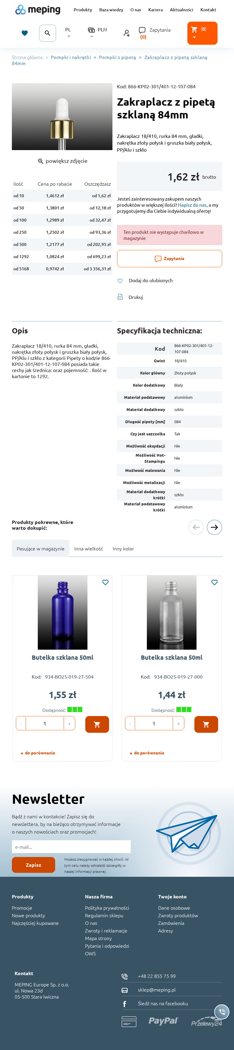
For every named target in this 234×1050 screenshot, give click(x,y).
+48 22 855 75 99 (156, 975)
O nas (135, 9)
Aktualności (181, 9)
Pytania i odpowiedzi (107, 945)
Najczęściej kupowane (35, 922)
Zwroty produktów (178, 915)
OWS (90, 953)
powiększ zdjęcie (62, 161)
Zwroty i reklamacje (106, 930)
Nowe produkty (28, 915)
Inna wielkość (88, 548)
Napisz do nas (192, 205)
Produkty (83, 9)
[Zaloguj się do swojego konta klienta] (127, 33)
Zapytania (160, 29)
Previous (196, 527)
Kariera (155, 9)
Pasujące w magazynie (41, 548)
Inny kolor (123, 548)
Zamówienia (171, 922)
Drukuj (136, 297)
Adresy (165, 930)
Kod (160, 349)
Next (214, 527)
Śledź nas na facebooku (162, 1003)
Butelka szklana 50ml (62, 657)
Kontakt (208, 9)
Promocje (22, 907)
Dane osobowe (174, 907)
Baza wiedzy (111, 9)
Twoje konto (172, 896)
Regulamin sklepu (104, 915)
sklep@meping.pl (156, 989)
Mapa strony (98, 938)
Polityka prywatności (107, 907)
